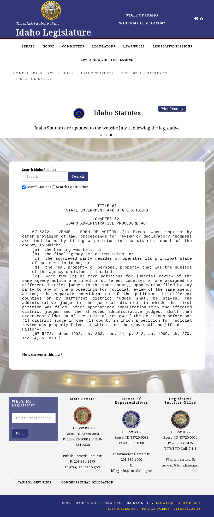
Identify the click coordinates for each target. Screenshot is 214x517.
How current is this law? (42, 354)
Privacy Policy (155, 508)
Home (18, 73)
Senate (28, 46)
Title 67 (129, 73)
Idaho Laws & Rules (52, 73)
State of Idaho (142, 15)
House (48, 46)
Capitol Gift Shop (35, 482)
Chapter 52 (155, 73)
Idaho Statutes (97, 73)
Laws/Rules (134, 46)
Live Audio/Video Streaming (107, 60)
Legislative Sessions (172, 46)
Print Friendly (171, 109)
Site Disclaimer (123, 508)
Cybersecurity (187, 508)
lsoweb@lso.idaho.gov (180, 465)
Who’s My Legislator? (142, 23)
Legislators (103, 46)
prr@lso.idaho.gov (84, 467)
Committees (73, 46)
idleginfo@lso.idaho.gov (131, 470)
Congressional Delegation (87, 482)
